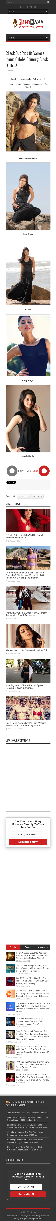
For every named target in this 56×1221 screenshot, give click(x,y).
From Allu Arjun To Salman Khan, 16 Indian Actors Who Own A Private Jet (26, 614)
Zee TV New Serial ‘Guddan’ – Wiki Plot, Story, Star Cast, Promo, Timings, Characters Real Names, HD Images (33, 993)
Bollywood (37, 496)
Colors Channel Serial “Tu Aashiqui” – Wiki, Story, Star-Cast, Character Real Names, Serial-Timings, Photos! (32, 955)
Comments (43, 947)
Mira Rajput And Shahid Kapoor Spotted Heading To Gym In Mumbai (25, 686)
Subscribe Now (28, 841)
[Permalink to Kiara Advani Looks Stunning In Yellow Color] (28, 647)
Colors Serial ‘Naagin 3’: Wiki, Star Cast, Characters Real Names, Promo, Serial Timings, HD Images (32, 968)
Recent (28, 947)
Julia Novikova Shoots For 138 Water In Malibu (27, 1113)
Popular (13, 947)
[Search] (48, 2)
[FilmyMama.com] (28, 26)
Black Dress (24, 496)
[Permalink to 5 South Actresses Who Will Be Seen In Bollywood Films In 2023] (28, 532)
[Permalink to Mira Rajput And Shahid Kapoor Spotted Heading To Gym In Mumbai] (28, 682)
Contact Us (38, 1219)
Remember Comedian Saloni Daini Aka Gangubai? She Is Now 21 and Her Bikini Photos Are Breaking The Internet (25, 575)
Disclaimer (29, 1219)
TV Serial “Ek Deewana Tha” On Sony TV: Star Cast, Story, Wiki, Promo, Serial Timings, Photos (32, 1064)
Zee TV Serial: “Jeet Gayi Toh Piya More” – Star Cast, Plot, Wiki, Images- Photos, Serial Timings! (32, 981)
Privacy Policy (19, 1219)
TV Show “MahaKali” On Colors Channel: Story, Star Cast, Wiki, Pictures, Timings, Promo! (30, 1021)
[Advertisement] (28, 896)
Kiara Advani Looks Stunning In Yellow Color (27, 650)
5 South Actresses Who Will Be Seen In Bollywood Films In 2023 (25, 536)
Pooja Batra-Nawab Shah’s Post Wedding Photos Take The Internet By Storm (26, 724)
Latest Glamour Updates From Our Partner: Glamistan (25, 1103)
